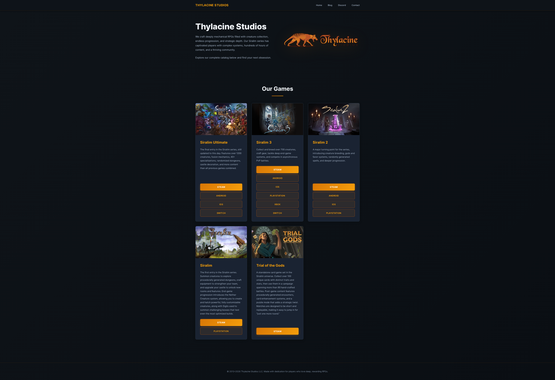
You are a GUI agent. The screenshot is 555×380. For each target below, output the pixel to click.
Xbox (277, 204)
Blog (330, 5)
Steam (221, 187)
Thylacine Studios (212, 5)
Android (221, 195)
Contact (356, 5)
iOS (221, 204)
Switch (221, 213)
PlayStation (277, 195)
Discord (342, 5)
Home (319, 5)
